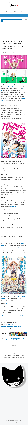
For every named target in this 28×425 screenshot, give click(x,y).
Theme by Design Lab (14, 422)
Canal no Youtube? (15, 326)
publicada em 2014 (15, 240)
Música (14, 19)
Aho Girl (8, 338)
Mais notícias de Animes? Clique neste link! (13, 319)
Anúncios (9, 19)
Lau (3, 51)
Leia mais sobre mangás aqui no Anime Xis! (13, 316)
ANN (6, 303)
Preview (20, 19)
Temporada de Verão (21, 340)
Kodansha (11, 231)
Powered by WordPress (18, 420)
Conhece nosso (5, 326)
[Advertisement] (14, 31)
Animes (3, 19)
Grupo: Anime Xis (17, 330)
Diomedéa (5, 340)
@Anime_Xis (9, 324)
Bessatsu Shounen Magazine (18, 338)
